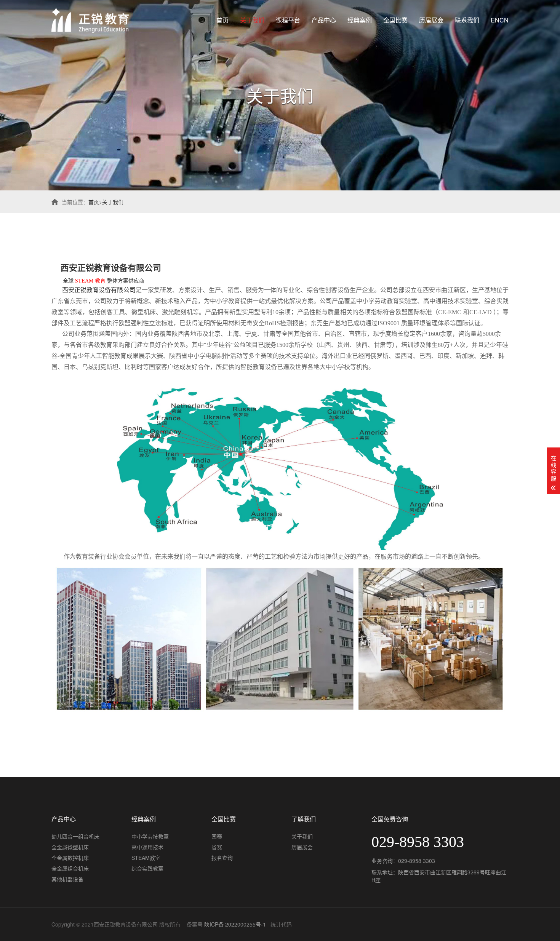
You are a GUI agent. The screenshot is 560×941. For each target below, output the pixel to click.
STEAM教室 (145, 857)
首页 (222, 20)
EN (495, 20)
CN (504, 20)
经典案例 (359, 20)
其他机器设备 (67, 879)
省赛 (216, 847)
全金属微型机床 (70, 847)
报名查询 (222, 857)
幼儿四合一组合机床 (75, 836)
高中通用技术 (147, 847)
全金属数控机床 (70, 857)
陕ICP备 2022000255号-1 (235, 924)
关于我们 (252, 20)
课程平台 (288, 20)
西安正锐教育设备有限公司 (111, 268)
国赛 (216, 836)
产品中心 (324, 20)
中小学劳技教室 (150, 836)
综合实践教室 (147, 868)
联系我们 (467, 20)
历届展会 (431, 20)
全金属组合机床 (70, 868)
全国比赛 (395, 20)
